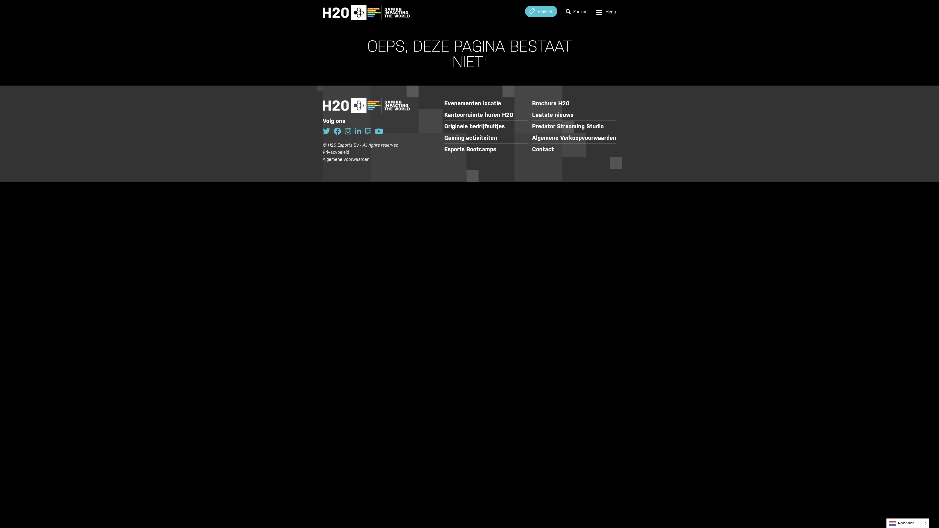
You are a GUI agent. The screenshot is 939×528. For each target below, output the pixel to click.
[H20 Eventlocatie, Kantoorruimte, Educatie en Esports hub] (366, 11)
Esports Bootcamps (470, 149)
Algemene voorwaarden (346, 159)
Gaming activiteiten (470, 137)
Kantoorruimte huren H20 (478, 114)
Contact (543, 149)
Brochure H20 (551, 103)
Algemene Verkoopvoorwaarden (574, 137)
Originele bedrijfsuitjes (474, 126)
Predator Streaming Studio (568, 126)
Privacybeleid (336, 152)
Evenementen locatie (472, 103)
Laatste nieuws (552, 114)
